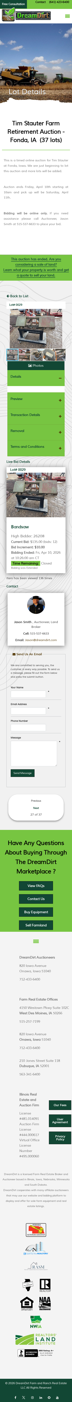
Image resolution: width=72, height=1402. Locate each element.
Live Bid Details (18, 462)
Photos (38, 366)
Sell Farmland (36, 925)
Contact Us (36, 899)
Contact (40, 2)
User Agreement (60, 1120)
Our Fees (60, 1105)
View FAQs (36, 886)
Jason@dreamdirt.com (41, 640)
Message (16, 737)
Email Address (19, 704)
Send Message (22, 773)
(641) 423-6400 (59, 2)
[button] (36, 329)
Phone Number (19, 720)
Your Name (17, 687)
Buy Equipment (36, 912)
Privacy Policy (60, 1138)
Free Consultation (13, 4)
